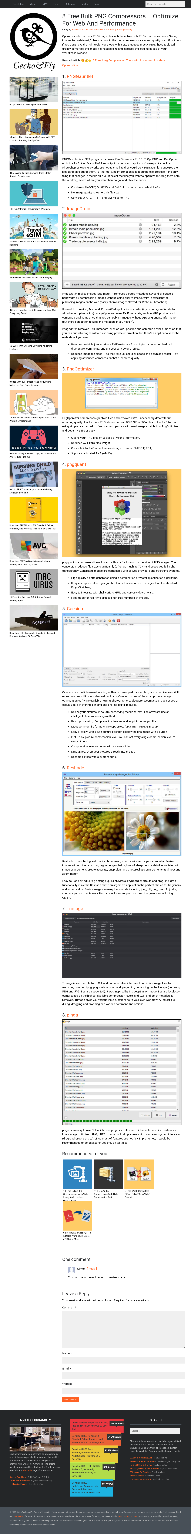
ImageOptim (79, 208)
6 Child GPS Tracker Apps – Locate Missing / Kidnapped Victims (31, 491)
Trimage (75, 908)
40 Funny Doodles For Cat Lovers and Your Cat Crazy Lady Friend (33, 312)
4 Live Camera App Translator (142, 1461)
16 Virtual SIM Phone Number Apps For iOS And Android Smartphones (33, 419)
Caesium (75, 608)
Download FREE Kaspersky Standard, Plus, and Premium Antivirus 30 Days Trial (32, 635)
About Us (27, 1470)
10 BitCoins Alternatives (20, 1481)
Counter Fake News (18, 1477)
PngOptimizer (80, 369)
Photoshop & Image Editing (119, 29)
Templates (18, 4)
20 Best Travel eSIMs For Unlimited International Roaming (33, 243)
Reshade (75, 767)
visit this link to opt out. (127, 1516)
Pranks (84, 4)
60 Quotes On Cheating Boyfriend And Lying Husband (31, 347)
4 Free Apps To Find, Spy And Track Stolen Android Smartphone (30, 175)
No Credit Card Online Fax (141, 1465)
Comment (69, 1307)
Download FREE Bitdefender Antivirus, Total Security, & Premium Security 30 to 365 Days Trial (86, 1487)
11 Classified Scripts (18, 1484)
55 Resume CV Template (140, 1472)
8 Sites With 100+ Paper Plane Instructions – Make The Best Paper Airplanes (31, 383)
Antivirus (70, 4)
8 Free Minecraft (137, 1476)
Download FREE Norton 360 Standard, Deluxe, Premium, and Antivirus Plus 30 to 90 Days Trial (33, 527)
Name (67, 1353)
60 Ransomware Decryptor (141, 1479)
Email (66, 1368)
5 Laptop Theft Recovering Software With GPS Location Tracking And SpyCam (32, 139)
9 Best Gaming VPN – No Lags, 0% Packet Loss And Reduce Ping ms (33, 455)
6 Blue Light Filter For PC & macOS (144, 1468)
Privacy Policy (18, 1516)
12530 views (111, 1450)
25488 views (117, 1423)
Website (67, 1383)
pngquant (76, 464)
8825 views (109, 1467)
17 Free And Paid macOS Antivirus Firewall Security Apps (30, 599)
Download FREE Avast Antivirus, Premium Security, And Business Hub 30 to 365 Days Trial (86, 1454)
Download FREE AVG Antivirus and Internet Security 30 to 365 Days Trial (30, 563)
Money (33, 4)
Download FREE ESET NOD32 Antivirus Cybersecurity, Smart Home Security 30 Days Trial (86, 1471)
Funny (56, 4)
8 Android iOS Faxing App (141, 1458)
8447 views (107, 1484)
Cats (96, 4)
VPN (45, 4)
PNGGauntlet (80, 76)
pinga (72, 1015)
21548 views (114, 1437)
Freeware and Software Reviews (87, 29)
